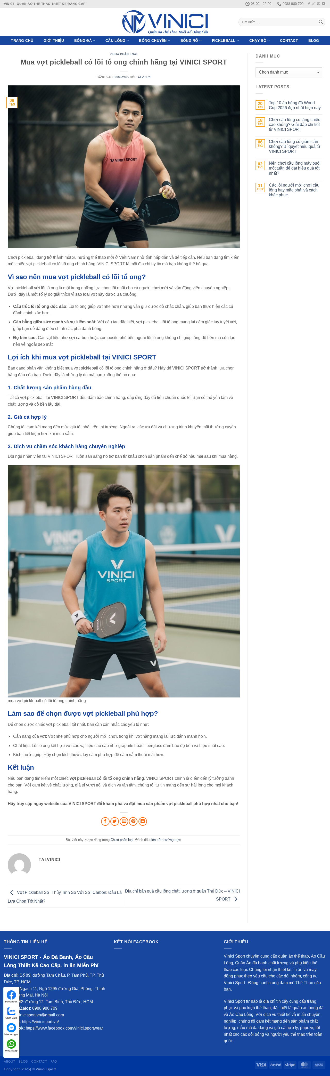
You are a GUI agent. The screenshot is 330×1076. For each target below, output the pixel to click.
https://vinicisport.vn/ (40, 1021)
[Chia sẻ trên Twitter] (114, 821)
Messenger (11, 1034)
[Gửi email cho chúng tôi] (318, 4)
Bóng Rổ (189, 40)
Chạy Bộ (257, 40)
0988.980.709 (44, 1008)
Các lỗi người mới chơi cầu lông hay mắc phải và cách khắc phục (294, 190)
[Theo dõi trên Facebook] (308, 4)
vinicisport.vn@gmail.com (40, 1015)
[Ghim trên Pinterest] (133, 821)
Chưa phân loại (123, 54)
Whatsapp (11, 1050)
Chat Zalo (11, 1017)
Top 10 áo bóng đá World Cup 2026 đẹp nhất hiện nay (295, 105)
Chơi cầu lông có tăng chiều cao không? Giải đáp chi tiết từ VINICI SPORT (294, 124)
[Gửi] (320, 22)
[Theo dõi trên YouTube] (323, 4)
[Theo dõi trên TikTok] (313, 4)
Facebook (11, 1001)
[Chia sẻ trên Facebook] (105, 821)
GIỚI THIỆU (54, 40)
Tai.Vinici (143, 77)
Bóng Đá (83, 40)
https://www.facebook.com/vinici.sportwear (64, 1028)
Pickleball (224, 40)
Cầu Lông (115, 40)
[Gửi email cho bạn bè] (124, 821)
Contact (289, 40)
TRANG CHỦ (22, 40)
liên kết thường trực (166, 840)
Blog (313, 40)
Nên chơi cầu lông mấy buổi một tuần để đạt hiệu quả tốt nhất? (294, 168)
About (9, 1061)
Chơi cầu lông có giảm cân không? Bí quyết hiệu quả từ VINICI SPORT (294, 146)
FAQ (54, 1061)
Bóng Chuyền (153, 40)
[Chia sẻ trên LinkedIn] (142, 821)
